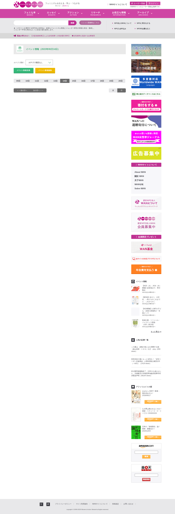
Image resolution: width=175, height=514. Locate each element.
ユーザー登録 (139, 3)
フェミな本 (30, 13)
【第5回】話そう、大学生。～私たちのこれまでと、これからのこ (151, 299)
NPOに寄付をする (143, 23)
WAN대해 (139, 184)
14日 (65, 81)
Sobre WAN (140, 188)
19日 (111, 81)
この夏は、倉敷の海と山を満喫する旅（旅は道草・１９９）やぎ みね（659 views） (145, 349)
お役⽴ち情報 (119, 13)
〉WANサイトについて (146, 165)
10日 (28, 81)
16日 (83, 81)
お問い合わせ (128, 504)
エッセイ (51, 13)
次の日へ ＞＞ (38, 90)
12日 (46, 81)
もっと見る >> (156, 332)
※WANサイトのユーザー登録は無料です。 (145, 7)
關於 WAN (139, 176)
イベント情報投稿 (23, 70)
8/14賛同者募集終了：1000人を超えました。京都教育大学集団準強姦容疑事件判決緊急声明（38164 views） (146, 373)
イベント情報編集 (45, 70)
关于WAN (139, 180)
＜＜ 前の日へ (22, 90)
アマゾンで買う (153, 402)
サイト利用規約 (82, 504)
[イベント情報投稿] (23, 70)
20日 (121, 81)
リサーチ (96, 13)
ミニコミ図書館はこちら (90, 23)
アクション (73, 13)
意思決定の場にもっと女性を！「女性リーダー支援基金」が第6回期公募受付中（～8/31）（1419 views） (146, 361)
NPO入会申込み (120, 29)
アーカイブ (143, 13)
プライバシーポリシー (63, 504)
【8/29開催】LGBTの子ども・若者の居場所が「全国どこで (151, 311)
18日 (102, 81)
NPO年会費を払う (143, 29)
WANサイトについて (118, 4)
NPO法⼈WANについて (123, 23)
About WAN (140, 172)
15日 (74, 81)
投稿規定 (115, 504)
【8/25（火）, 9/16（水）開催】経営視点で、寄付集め (151, 288)
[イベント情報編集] (45, 70)
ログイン (154, 3)
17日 (93, 81)
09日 (18, 81)
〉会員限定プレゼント (146, 237)
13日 (55, 81)
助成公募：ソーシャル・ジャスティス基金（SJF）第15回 (151, 322)
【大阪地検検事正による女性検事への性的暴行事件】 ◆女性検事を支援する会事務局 (63, 36)
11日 (37, 81)
